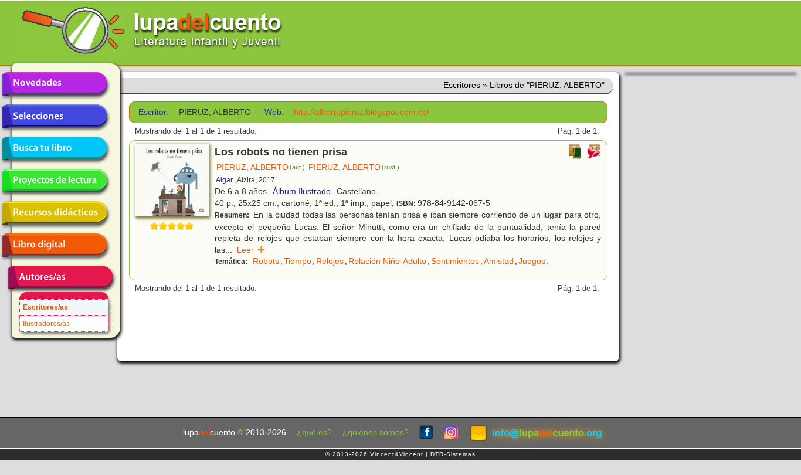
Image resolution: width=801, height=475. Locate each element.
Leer (251, 250)
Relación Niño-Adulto (387, 261)
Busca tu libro (54, 148)
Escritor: (153, 112)
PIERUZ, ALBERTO (260, 167)
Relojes (330, 261)
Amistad (499, 261)
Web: (274, 112)
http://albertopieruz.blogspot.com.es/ (361, 112)
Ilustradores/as (46, 324)
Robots (266, 261)
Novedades (54, 84)
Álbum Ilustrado (302, 191)
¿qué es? (314, 432)
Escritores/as (45, 307)
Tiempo (297, 261)
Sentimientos (455, 261)
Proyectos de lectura (54, 180)
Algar (224, 180)
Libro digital (54, 245)
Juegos (531, 261)
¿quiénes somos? (375, 432)
